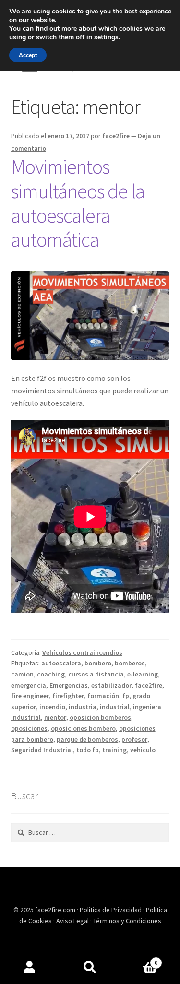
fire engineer (30, 695)
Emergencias (68, 685)
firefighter (68, 695)
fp (125, 695)
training (114, 750)
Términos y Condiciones (127, 920)
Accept (28, 55)
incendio (52, 706)
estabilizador (111, 685)
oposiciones (29, 728)
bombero (97, 663)
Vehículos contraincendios (82, 652)
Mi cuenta (30, 967)
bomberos (130, 663)
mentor (55, 717)
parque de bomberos (87, 739)
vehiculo (143, 750)
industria (82, 706)
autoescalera (61, 663)
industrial (115, 706)
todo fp (87, 750)
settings (106, 37)
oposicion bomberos (100, 717)
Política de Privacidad (111, 909)
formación (103, 695)
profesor (134, 739)
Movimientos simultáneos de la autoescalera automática (77, 203)
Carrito (138, 959)
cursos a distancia (96, 674)
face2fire (116, 135)
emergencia (28, 685)
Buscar (90, 967)
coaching (51, 674)
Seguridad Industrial (42, 750)
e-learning (142, 674)
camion (22, 674)
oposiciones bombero (83, 728)
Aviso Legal (73, 920)
